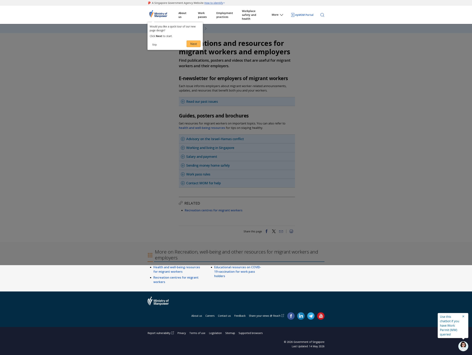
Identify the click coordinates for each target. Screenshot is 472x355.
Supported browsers (251, 333)
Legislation (215, 333)
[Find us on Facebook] (291, 316)
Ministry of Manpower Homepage (163, 14)
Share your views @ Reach (264, 315)
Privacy (181, 333)
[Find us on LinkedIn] (301, 316)
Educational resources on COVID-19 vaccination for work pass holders (237, 271)
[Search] (322, 15)
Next (193, 44)
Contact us (224, 315)
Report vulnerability (159, 333)
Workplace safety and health (249, 14)
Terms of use (197, 333)
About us (182, 15)
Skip (154, 44)
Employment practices (224, 15)
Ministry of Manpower (161, 303)
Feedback (240, 315)
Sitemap (230, 333)
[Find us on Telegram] (311, 316)
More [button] (275, 14)
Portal (304, 15)
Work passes (202, 15)
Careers (210, 315)
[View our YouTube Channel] (320, 316)
